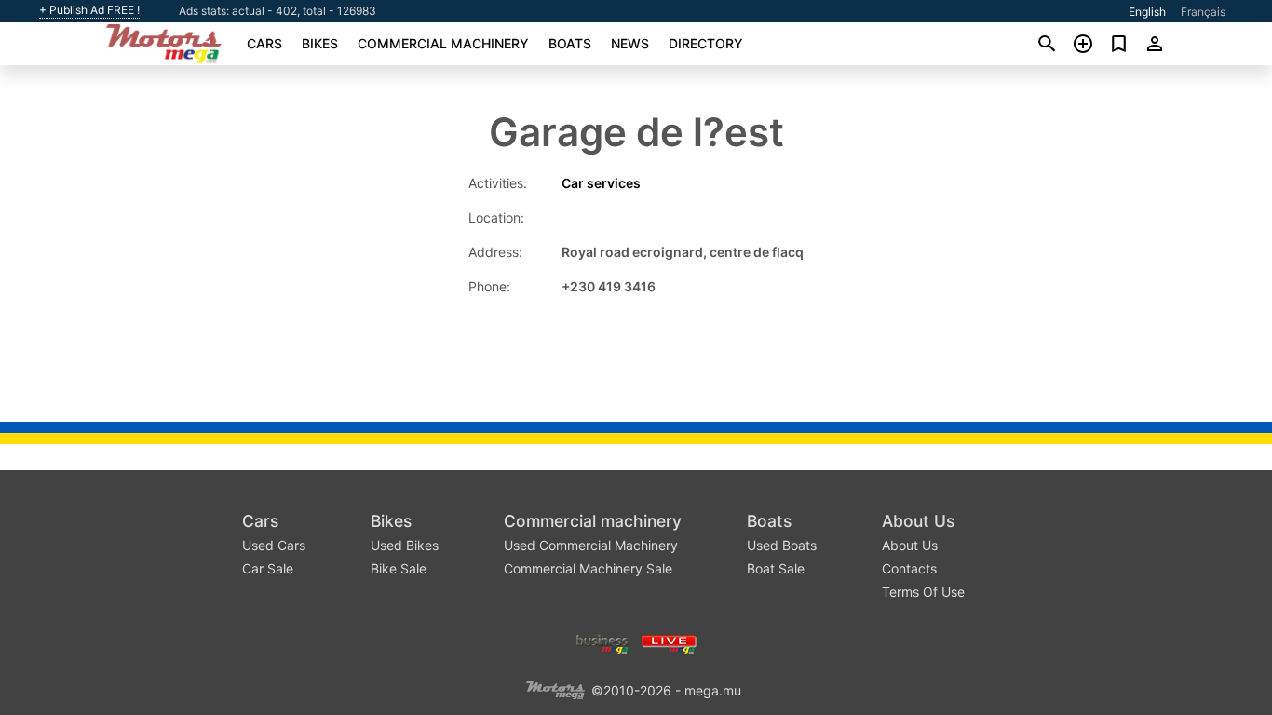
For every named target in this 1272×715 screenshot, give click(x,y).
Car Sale (267, 568)
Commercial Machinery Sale (588, 568)
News (630, 43)
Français (1203, 12)
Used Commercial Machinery (591, 545)
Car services (601, 183)
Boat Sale (776, 568)
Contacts (909, 568)
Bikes (320, 43)
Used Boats (782, 545)
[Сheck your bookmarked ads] (1119, 44)
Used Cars (273, 545)
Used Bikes (405, 545)
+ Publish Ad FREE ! (89, 10)
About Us (918, 521)
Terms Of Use (923, 592)
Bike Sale (398, 568)
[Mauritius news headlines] (669, 642)
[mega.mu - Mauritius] (555, 688)
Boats (569, 43)
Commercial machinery (443, 43)
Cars (264, 43)
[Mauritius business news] (602, 642)
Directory (706, 43)
